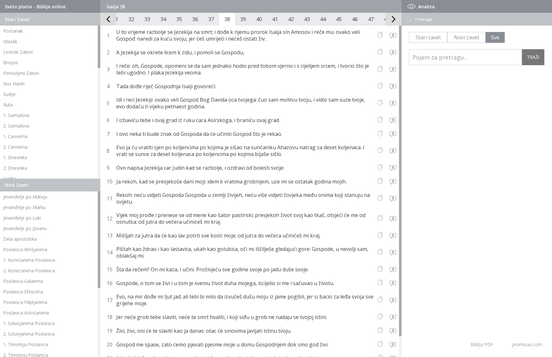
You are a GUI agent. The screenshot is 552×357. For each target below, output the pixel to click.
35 (179, 19)
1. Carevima (15, 136)
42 (291, 19)
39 (243, 19)
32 (131, 19)
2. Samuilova (16, 126)
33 (147, 19)
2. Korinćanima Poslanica (29, 271)
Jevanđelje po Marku (24, 207)
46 (355, 19)
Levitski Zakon (18, 52)
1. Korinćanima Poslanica (29, 260)
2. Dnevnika (15, 168)
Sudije (9, 94)
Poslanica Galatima (23, 281)
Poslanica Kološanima (26, 313)
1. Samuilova (16, 115)
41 (275, 19)
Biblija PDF (482, 344)
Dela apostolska (20, 239)
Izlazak (10, 41)
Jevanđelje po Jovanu (25, 228)
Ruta (8, 105)
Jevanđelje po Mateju (25, 197)
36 (195, 19)
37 (211, 19)
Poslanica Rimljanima (25, 249)
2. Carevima (15, 147)
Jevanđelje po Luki (22, 218)
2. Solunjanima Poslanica (29, 334)
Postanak (13, 31)
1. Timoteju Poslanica (25, 344)
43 (307, 19)
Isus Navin (14, 84)
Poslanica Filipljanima (25, 302)
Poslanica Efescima (23, 292)
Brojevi (10, 62)
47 (371, 19)
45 (339, 19)
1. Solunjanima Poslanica (29, 323)
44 (323, 19)
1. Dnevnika (15, 157)
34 (163, 19)
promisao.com (527, 344)
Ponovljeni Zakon (21, 73)
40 (259, 19)
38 (227, 19)
